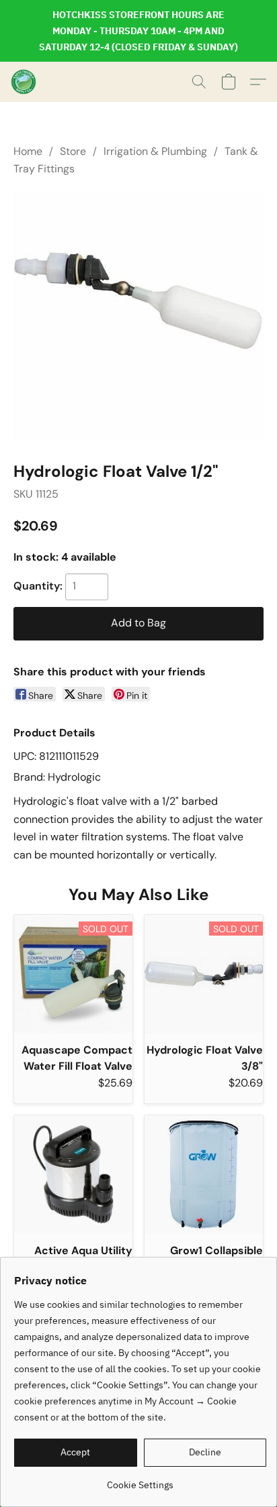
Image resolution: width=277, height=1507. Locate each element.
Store (73, 151)
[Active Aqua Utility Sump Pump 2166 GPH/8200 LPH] (73, 1174)
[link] (140, 1480)
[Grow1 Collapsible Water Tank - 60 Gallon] (204, 1174)
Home (27, 151)
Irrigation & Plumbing (155, 151)
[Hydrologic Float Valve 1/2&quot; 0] (138, 316)
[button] (24, 82)
